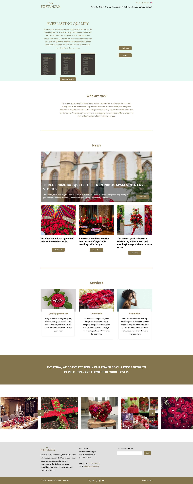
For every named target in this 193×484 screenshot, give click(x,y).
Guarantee (116, 7)
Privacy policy (147, 480)
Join (147, 453)
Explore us (125, 48)
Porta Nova (126, 7)
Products (94, 7)
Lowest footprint (145, 7)
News (101, 7)
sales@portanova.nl (91, 466)
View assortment (68, 79)
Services (108, 7)
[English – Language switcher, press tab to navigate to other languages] (151, 2)
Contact (135, 7)
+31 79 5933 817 (94, 463)
